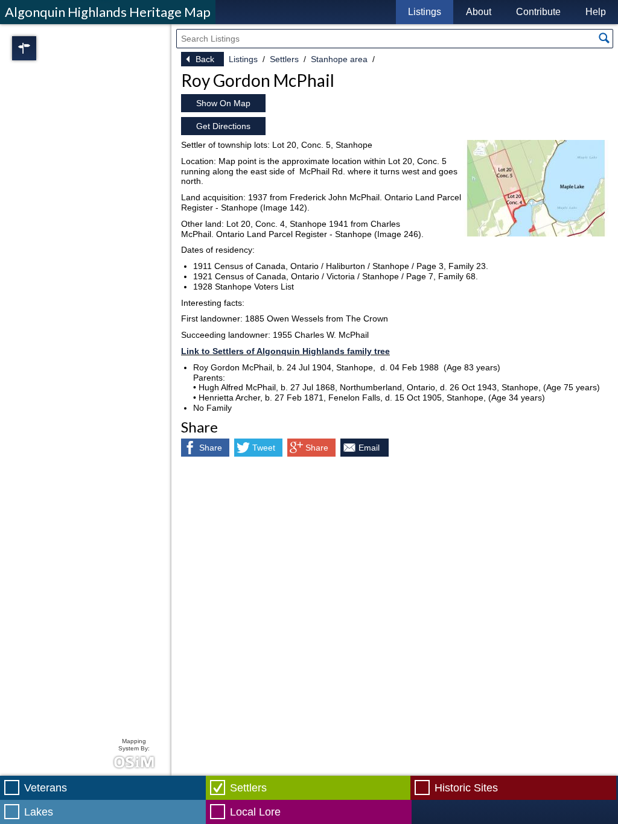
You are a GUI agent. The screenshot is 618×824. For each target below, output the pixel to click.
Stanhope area (339, 59)
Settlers (284, 59)
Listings (424, 12)
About (478, 12)
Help (595, 12)
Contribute (538, 12)
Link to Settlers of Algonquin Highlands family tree (285, 351)
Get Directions (223, 126)
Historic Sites (466, 788)
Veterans (45, 788)
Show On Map (223, 103)
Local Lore (255, 812)
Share (210, 447)
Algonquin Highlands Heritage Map (108, 12)
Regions (41, 48)
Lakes (38, 812)
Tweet (263, 447)
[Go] (604, 38)
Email (369, 447)
